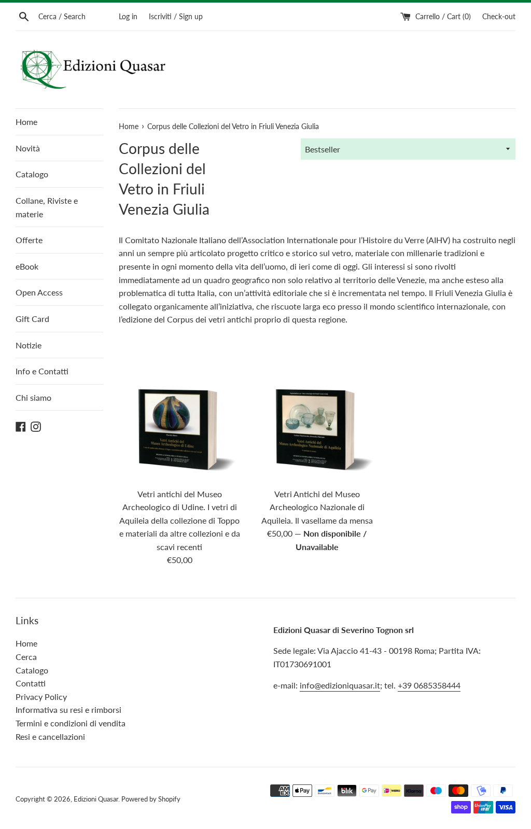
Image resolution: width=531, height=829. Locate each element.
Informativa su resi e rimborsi (68, 709)
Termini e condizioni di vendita (70, 723)
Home (26, 122)
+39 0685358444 (429, 685)
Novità (28, 148)
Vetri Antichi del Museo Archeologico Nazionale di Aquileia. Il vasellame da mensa (317, 507)
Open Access (39, 292)
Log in (128, 16)
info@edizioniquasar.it (340, 685)
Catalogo (32, 174)
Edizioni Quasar (96, 799)
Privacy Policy (41, 696)
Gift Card (32, 319)
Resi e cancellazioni (50, 736)
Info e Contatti (42, 371)
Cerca (26, 657)
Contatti (31, 683)
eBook (27, 266)
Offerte (29, 240)
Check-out (498, 16)
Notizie (28, 345)
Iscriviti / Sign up (176, 16)
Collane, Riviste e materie (47, 207)
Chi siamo (33, 397)
